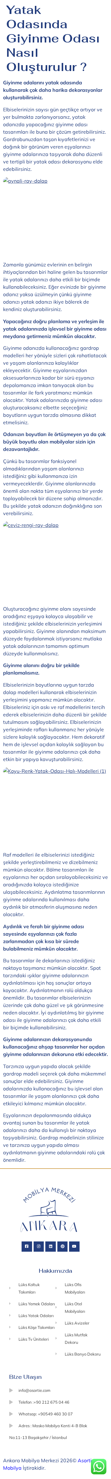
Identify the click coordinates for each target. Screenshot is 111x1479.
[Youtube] (74, 1246)
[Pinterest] (62, 1246)
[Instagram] (39, 1246)
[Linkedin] (50, 1246)
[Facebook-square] (27, 1246)
